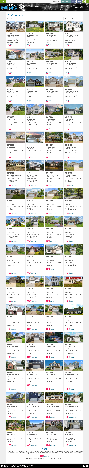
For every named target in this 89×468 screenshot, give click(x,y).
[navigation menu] (87, 1)
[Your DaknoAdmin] (3, 1)
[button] (12, 15)
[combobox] (75, 18)
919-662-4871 (13, 466)
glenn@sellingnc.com (26, 466)
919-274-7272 (5, 466)
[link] (8, 15)
